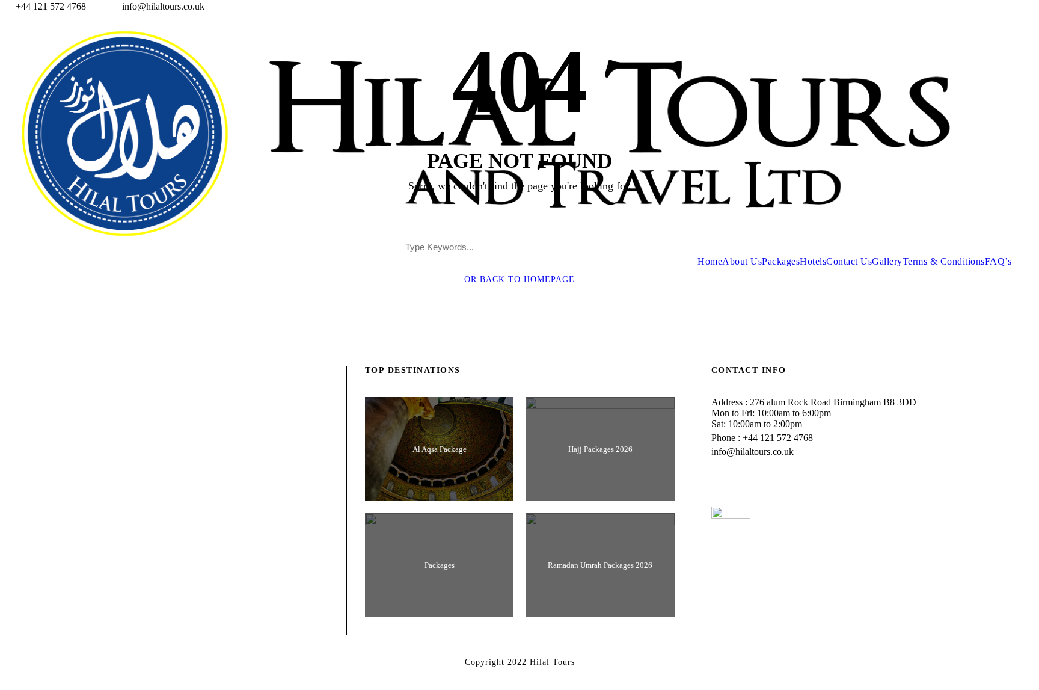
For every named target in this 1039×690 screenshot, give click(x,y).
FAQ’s (998, 261)
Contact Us (849, 261)
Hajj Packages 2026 (600, 449)
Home (709, 261)
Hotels (813, 261)
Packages (781, 261)
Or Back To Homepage (519, 279)
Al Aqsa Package (439, 449)
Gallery (887, 261)
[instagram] (1035, 6)
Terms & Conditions (944, 261)
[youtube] (1013, 6)
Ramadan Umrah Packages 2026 (600, 565)
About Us (742, 261)
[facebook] (991, 6)
